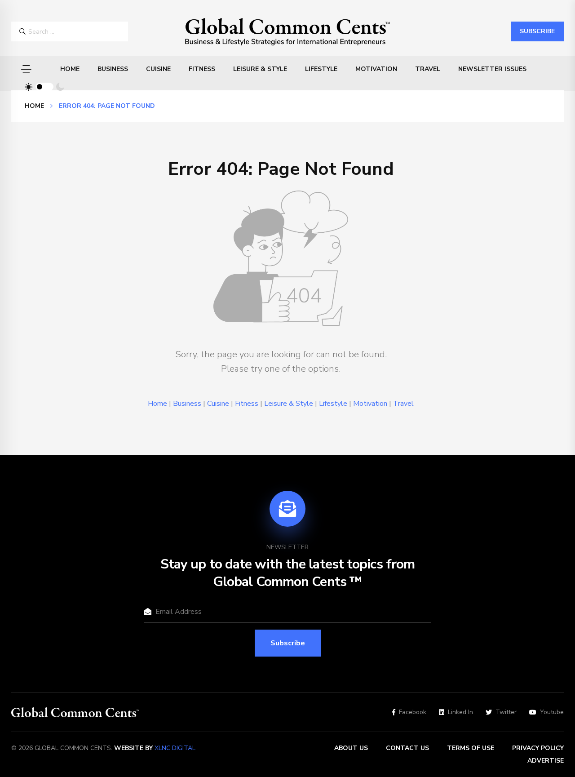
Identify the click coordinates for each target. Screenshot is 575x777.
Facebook (412, 712)
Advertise (545, 760)
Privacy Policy (538, 748)
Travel (427, 69)
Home (70, 69)
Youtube (552, 712)
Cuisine (158, 69)
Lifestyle (321, 69)
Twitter (506, 712)
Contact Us (407, 748)
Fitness (202, 69)
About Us (351, 748)
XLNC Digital (175, 748)
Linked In (460, 712)
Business (112, 69)
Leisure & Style (260, 69)
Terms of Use (470, 748)
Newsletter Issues (492, 69)
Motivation (376, 69)
